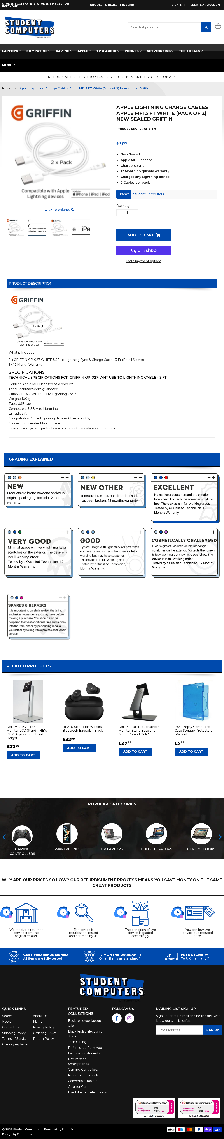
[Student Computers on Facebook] (117, 1018)
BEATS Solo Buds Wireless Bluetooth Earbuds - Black (83, 729)
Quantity (123, 206)
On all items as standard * (119, 958)
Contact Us (10, 1027)
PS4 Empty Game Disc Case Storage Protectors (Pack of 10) (193, 730)
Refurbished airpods (83, 1075)
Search (7, 1016)
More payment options (143, 261)
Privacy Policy (43, 1027)
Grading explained (15, 1044)
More (7, 65)
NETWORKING (159, 51)
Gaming (63, 51)
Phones (132, 51)
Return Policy (43, 1039)
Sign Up (212, 1030)
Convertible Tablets (82, 1081)
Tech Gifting (77, 1042)
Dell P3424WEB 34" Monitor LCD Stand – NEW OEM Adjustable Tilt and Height (27, 732)
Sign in (177, 5)
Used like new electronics (87, 1092)
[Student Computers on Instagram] (129, 1018)
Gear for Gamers (80, 1087)
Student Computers (27, 1129)
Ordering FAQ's (44, 1033)
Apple (83, 51)
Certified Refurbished (45, 955)
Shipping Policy (14, 1033)
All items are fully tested (42, 958)
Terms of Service (15, 1039)
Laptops (10, 51)
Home (6, 88)
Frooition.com (27, 1134)
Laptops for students (84, 1053)
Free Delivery (194, 955)
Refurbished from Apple (86, 1048)
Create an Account (206, 5)
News (6, 1022)
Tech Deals (190, 51)
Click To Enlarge (59, 210)
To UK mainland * (195, 958)
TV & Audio (106, 51)
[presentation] (4, 837)
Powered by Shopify (58, 1129)
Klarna (37, 1022)
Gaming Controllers (83, 1070)
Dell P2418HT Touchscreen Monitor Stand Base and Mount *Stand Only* (139, 730)
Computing (37, 51)
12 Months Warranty (120, 955)
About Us (40, 1016)
